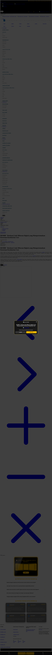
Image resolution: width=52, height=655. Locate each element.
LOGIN (20, 332)
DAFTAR (31, 332)
